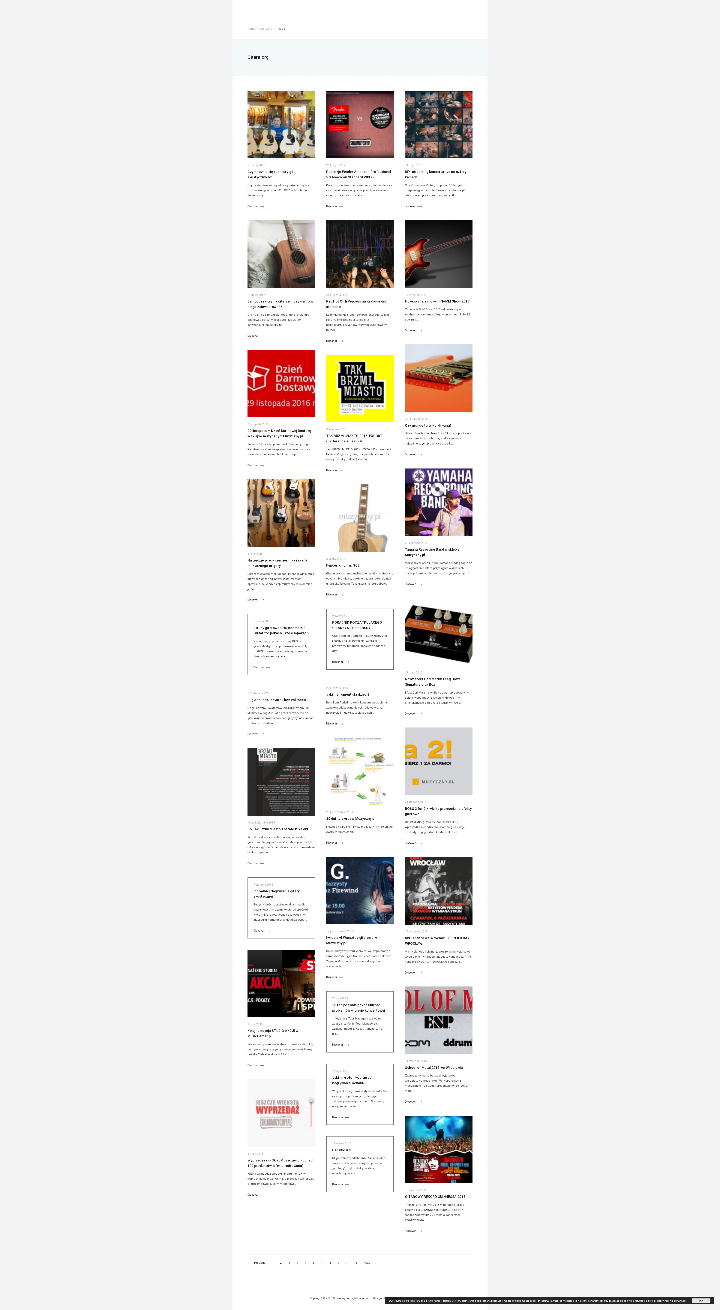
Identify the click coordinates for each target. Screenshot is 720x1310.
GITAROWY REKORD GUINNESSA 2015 (435, 1197)
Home (251, 28)
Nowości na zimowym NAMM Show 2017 (437, 301)
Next (367, 1262)
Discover (253, 206)
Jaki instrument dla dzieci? (347, 694)
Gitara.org (266, 28)
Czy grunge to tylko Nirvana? (428, 425)
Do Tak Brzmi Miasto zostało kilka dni (278, 829)
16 (357, 1262)
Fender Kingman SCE (343, 565)
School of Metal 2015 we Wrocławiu (434, 1068)
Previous (259, 1262)
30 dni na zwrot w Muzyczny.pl (350, 819)
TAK (701, 1300)
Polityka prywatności (675, 1300)
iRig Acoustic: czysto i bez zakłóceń (277, 700)
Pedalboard (341, 1150)
